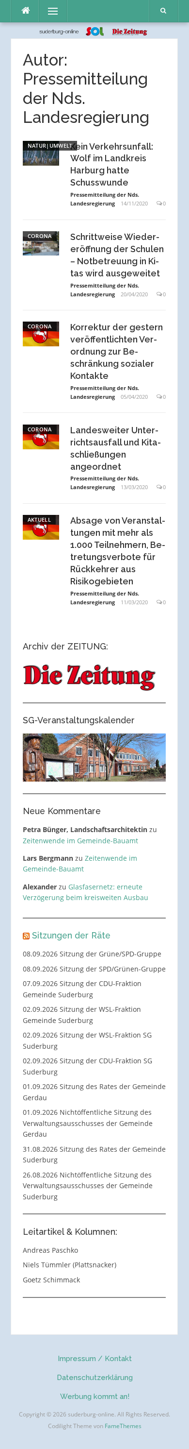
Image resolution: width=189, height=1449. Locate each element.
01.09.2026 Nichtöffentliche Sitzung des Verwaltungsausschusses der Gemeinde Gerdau (88, 1123)
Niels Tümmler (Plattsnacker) (69, 1264)
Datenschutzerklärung (95, 1377)
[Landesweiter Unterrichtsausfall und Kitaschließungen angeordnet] (41, 436)
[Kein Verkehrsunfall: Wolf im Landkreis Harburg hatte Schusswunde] (41, 152)
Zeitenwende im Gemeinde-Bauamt (80, 840)
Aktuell (39, 519)
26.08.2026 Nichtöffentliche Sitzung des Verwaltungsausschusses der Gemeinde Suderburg (88, 1185)
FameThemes (123, 1426)
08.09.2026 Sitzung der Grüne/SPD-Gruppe (92, 953)
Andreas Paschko (50, 1250)
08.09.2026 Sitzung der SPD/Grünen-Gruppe (94, 968)
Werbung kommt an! (94, 1396)
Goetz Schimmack (51, 1279)
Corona (40, 235)
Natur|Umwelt (50, 145)
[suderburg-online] (95, 30)
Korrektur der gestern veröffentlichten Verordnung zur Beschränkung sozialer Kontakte (116, 351)
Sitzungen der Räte (71, 935)
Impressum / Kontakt (95, 1358)
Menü (48, 11)
